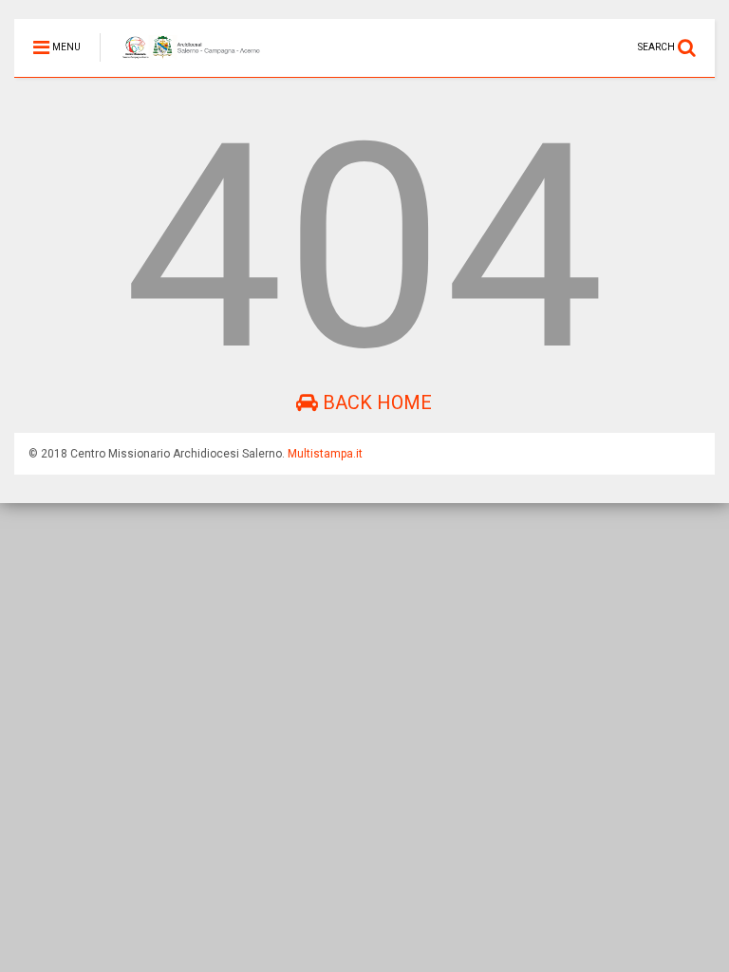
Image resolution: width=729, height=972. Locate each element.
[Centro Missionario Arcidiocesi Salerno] (181, 62)
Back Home (375, 402)
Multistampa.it (325, 453)
